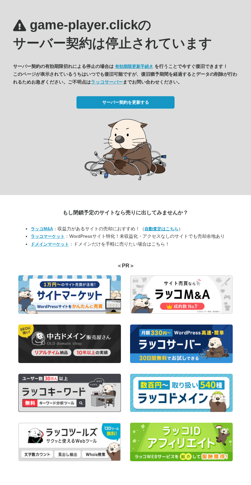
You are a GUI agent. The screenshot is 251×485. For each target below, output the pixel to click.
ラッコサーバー (107, 81)
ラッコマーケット (48, 236)
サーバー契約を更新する (125, 102)
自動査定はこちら (161, 228)
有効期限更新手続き (134, 66)
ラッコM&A (42, 228)
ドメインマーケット (50, 244)
